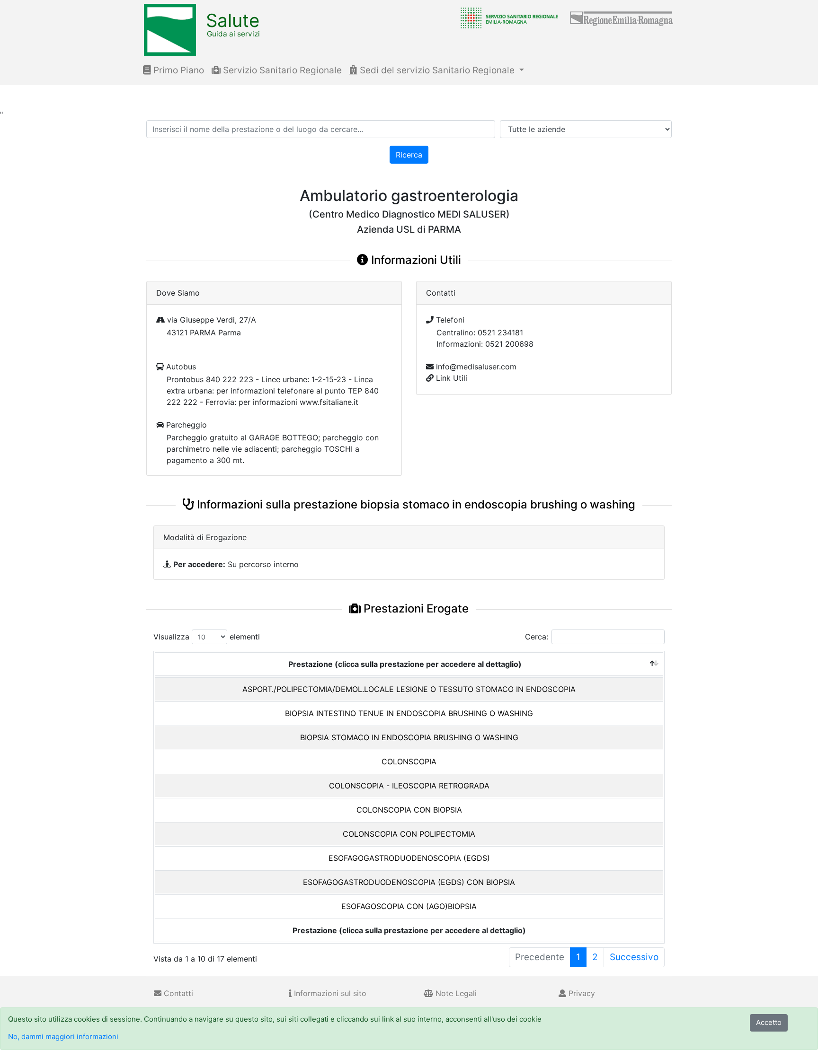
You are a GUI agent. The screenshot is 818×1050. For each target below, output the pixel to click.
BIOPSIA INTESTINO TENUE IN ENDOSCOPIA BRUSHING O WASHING (409, 713)
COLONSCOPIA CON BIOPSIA (409, 809)
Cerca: (536, 636)
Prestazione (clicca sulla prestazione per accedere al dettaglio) (405, 664)
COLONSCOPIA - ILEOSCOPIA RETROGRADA (409, 785)
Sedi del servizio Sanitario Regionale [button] (437, 70)
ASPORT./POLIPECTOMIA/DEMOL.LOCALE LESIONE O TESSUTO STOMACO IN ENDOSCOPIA (409, 689)
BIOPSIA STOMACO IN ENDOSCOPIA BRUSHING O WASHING (409, 737)
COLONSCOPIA (409, 761)
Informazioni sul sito (329, 993)
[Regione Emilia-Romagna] (622, 17)
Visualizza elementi (206, 636)
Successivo (634, 957)
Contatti (177, 993)
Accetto (769, 1022)
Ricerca (409, 154)
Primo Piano (177, 70)
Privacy (580, 993)
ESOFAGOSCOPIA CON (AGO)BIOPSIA (409, 906)
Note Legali (455, 993)
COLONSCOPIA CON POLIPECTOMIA (409, 834)
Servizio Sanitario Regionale (281, 70)
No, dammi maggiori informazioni (63, 1036)
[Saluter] (507, 17)
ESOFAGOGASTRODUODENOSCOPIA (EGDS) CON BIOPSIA (409, 882)
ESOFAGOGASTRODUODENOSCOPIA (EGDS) (409, 858)
